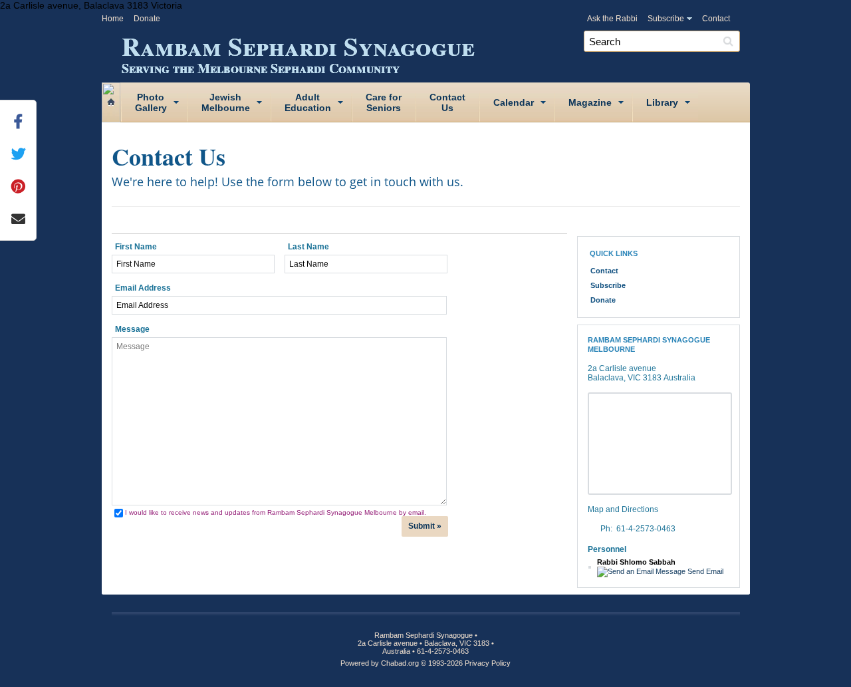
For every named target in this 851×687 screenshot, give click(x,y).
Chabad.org (400, 663)
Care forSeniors (384, 102)
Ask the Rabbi (612, 18)
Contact (716, 18)
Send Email (704, 571)
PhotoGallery (151, 102)
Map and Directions (623, 509)
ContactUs (447, 102)
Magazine (590, 102)
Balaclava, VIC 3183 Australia (641, 377)
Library (662, 102)
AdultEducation (308, 102)
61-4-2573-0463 (645, 528)
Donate (147, 18)
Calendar (513, 102)
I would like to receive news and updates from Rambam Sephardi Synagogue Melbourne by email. (275, 512)
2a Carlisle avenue (622, 368)
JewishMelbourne (225, 102)
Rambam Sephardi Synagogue (298, 51)
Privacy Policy (488, 663)
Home (113, 18)
